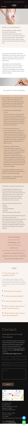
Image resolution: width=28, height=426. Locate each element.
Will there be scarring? (13, 291)
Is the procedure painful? (13, 296)
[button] (14, 274)
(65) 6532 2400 (10, 2)
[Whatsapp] (24, 422)
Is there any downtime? (13, 301)
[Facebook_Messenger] (24, 418)
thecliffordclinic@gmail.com (14, 250)
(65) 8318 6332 (21, 2)
